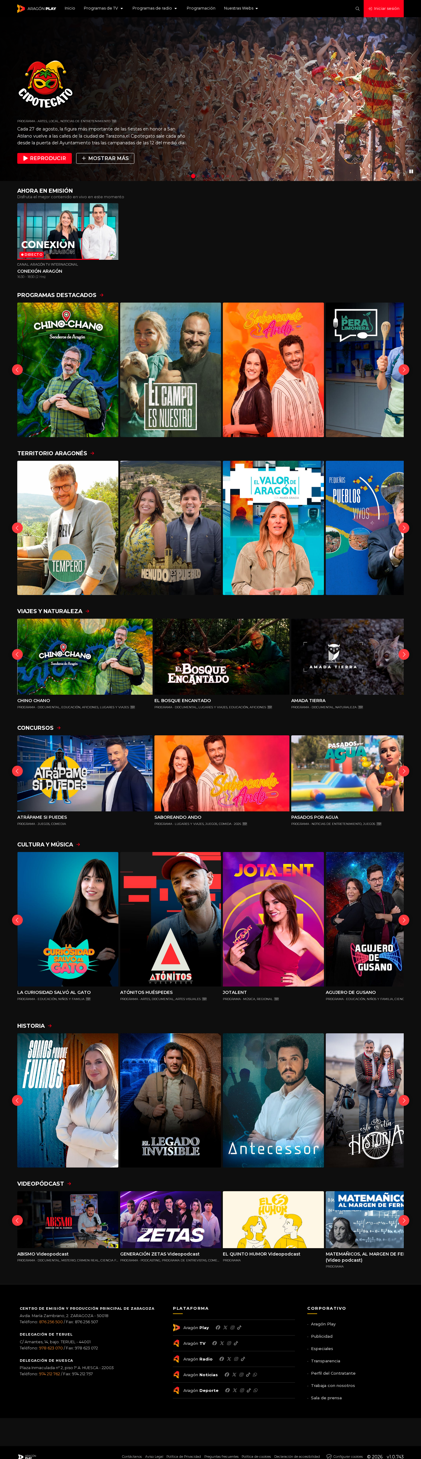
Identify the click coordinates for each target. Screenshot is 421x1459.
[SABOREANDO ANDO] (273, 370)
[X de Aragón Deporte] (234, 1390)
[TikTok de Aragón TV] (235, 1343)
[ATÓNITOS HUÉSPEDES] (170, 919)
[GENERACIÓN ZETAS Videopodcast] (170, 1219)
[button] (104, 8)
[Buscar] (358, 9)
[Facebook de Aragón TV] (214, 1343)
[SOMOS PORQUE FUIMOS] (67, 1100)
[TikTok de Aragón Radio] (242, 1359)
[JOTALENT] (273, 919)
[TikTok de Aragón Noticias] (248, 1375)
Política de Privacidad (183, 1457)
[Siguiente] (404, 369)
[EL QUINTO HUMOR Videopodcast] (273, 1219)
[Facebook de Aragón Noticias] (226, 1375)
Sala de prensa (326, 1397)
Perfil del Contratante (333, 1373)
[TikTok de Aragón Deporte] (248, 1390)
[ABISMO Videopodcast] (67, 1219)
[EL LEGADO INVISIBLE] (170, 1100)
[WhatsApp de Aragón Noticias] (254, 1375)
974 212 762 (49, 1374)
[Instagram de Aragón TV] (228, 1343)
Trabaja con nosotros (333, 1385)
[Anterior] (17, 369)
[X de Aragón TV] (222, 1343)
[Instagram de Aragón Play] (232, 1327)
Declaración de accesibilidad (297, 1457)
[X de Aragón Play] (225, 1327)
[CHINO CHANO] (67, 370)
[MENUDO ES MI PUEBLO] (170, 528)
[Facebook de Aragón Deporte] (227, 1390)
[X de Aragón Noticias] (234, 1375)
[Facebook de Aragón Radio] (221, 1359)
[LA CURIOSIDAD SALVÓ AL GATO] (67, 919)
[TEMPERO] (67, 528)
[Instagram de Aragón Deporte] (241, 1390)
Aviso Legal (154, 1457)
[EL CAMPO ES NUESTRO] (170, 370)
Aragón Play (323, 1323)
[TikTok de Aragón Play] (239, 1327)
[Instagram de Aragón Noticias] (241, 1375)
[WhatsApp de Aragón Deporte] (255, 1390)
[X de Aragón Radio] (229, 1359)
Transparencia (325, 1360)
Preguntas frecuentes (221, 1457)
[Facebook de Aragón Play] (218, 1327)
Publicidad (322, 1336)
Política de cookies (256, 1457)
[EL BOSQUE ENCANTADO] (222, 657)
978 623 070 (51, 1348)
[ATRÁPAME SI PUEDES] (85, 773)
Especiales (322, 1348)
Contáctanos (132, 1457)
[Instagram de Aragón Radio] (236, 1359)
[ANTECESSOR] (273, 1100)
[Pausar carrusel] (411, 171)
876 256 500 (51, 1322)
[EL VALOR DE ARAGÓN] (273, 528)
